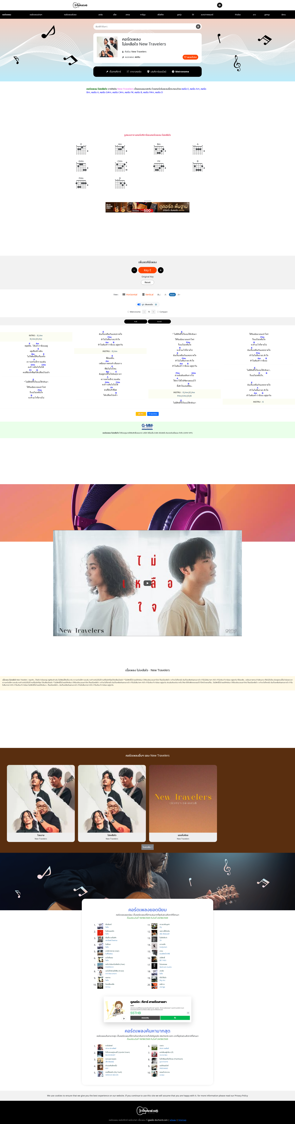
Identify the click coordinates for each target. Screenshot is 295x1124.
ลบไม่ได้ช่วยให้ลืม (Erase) (114, 971)
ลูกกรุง (267, 14)
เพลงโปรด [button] (153, 414)
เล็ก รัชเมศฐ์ (109, 1062)
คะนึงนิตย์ (108, 1045)
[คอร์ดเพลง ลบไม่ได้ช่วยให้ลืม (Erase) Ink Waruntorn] (100, 972)
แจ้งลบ (173, 1120)
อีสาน (284, 14)
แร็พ (115, 14)
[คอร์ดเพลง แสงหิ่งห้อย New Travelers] (183, 798)
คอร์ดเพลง (6, 14)
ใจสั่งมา (108, 944)
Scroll (159, 321)
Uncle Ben (163, 1055)
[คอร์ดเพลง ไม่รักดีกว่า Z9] (155, 939)
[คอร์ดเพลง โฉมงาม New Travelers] (41, 798)
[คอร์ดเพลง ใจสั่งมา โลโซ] (100, 946)
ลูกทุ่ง (179, 14)
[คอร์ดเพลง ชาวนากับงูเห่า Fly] (155, 926)
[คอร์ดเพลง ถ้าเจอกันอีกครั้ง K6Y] (100, 1067)
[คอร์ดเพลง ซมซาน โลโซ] (100, 979)
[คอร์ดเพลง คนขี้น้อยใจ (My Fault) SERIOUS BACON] (100, 1074)
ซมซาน (107, 977)
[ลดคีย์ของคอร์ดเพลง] (134, 270)
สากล (128, 14)
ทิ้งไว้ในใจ (163, 977)
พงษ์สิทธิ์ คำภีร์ (165, 954)
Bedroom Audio (166, 967)
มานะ (161, 951)
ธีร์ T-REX (163, 960)
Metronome (135, 312)
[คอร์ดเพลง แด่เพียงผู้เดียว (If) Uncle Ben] (155, 1054)
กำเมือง (238, 14)
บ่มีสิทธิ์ (162, 957)
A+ (179, 294)
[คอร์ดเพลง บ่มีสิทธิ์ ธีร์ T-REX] (155, 959)
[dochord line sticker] (147, 1009)
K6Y (106, 1068)
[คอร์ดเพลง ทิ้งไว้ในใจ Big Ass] (155, 979)
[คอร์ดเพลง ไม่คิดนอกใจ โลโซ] (100, 933)
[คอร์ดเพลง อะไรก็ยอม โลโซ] (100, 959)
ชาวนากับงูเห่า (165, 924)
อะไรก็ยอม (109, 957)
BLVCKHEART (110, 1055)
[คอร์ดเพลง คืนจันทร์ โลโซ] (100, 926)
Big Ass (162, 980)
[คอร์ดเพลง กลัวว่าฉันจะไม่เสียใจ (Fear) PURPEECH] (100, 966)
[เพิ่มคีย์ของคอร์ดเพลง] (161, 270)
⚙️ (156, 304)
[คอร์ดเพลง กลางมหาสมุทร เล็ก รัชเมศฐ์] (100, 1061)
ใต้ (193, 14)
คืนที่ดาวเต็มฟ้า (110, 937)
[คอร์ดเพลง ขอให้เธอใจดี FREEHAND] (155, 1067)
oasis (162, 1045)
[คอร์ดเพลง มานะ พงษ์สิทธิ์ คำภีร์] (155, 953)
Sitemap (182, 1120)
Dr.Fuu (107, 987)
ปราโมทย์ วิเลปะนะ (111, 940)
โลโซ (107, 927)
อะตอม (162, 1075)
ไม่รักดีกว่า (163, 937)
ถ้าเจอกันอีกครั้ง (111, 1065)
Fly (161, 927)
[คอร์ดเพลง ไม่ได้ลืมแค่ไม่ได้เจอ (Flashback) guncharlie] (155, 1061)
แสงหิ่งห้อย (183, 835)
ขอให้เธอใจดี (164, 1065)
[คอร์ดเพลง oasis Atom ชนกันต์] (155, 1047)
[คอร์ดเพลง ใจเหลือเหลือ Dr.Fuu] (100, 986)
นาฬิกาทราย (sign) (112, 951)
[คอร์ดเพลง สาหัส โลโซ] (155, 972)
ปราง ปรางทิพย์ (110, 1048)
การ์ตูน (143, 14)
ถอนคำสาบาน (165, 1072)
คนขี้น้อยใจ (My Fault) (113, 1072)
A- (166, 294)
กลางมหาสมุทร (110, 1059)
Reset (147, 282)
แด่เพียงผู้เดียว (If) (166, 1052)
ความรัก (162, 944)
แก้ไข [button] (141, 414)
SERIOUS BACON (111, 1075)
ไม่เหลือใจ (112, 835)
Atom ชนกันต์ (164, 1048)
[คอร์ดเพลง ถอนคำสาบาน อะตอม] (155, 1074)
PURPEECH (109, 967)
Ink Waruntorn (111, 973)
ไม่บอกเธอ (163, 964)
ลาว (254, 14)
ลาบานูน (162, 987)
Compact (163, 312)
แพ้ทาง (162, 984)
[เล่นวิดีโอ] (147, 583)
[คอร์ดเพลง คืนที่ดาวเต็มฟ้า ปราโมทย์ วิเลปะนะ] (100, 939)
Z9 (160, 940)
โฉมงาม (40, 835)
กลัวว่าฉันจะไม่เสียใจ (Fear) (115, 964)
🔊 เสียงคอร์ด (147, 304)
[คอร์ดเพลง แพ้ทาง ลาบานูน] (155, 986)
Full (135, 321)
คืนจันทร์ (108, 924)
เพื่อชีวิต (160, 14)
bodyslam (163, 947)
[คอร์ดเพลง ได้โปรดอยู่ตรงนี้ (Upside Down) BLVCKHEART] (100, 1054)
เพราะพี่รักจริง (165, 931)
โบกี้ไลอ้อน (109, 954)
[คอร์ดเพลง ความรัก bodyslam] (155, 946)
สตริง (100, 14)
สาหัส (162, 971)
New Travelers (138, 51)
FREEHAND (164, 1068)
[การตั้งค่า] (219, 5)
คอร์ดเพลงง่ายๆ (36, 14)
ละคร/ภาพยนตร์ (207, 14)
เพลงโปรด (192, 57)
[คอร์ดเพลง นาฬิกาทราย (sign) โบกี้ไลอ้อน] (100, 953)
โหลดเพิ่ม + (147, 847)
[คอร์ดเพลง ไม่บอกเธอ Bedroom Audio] (155, 966)
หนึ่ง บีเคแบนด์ (164, 934)
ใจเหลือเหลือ (109, 984)
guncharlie (164, 1062)
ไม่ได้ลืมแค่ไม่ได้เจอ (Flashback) (171, 1059)
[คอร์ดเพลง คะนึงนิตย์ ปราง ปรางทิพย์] (100, 1047)
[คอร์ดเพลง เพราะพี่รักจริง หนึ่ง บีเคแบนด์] (155, 933)
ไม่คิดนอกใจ (109, 931)
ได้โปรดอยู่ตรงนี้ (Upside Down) (117, 1052)
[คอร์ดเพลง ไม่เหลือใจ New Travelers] (112, 798)
